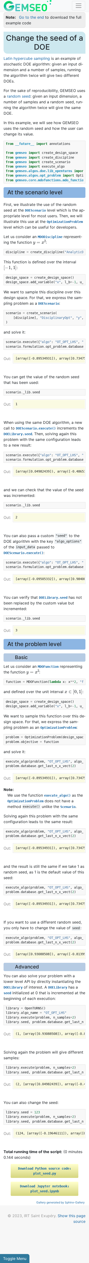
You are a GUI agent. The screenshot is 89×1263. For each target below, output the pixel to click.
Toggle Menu (14, 1258)
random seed (18, 96)
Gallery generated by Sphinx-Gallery (60, 1202)
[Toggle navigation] (78, 5)
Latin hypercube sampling (27, 58)
